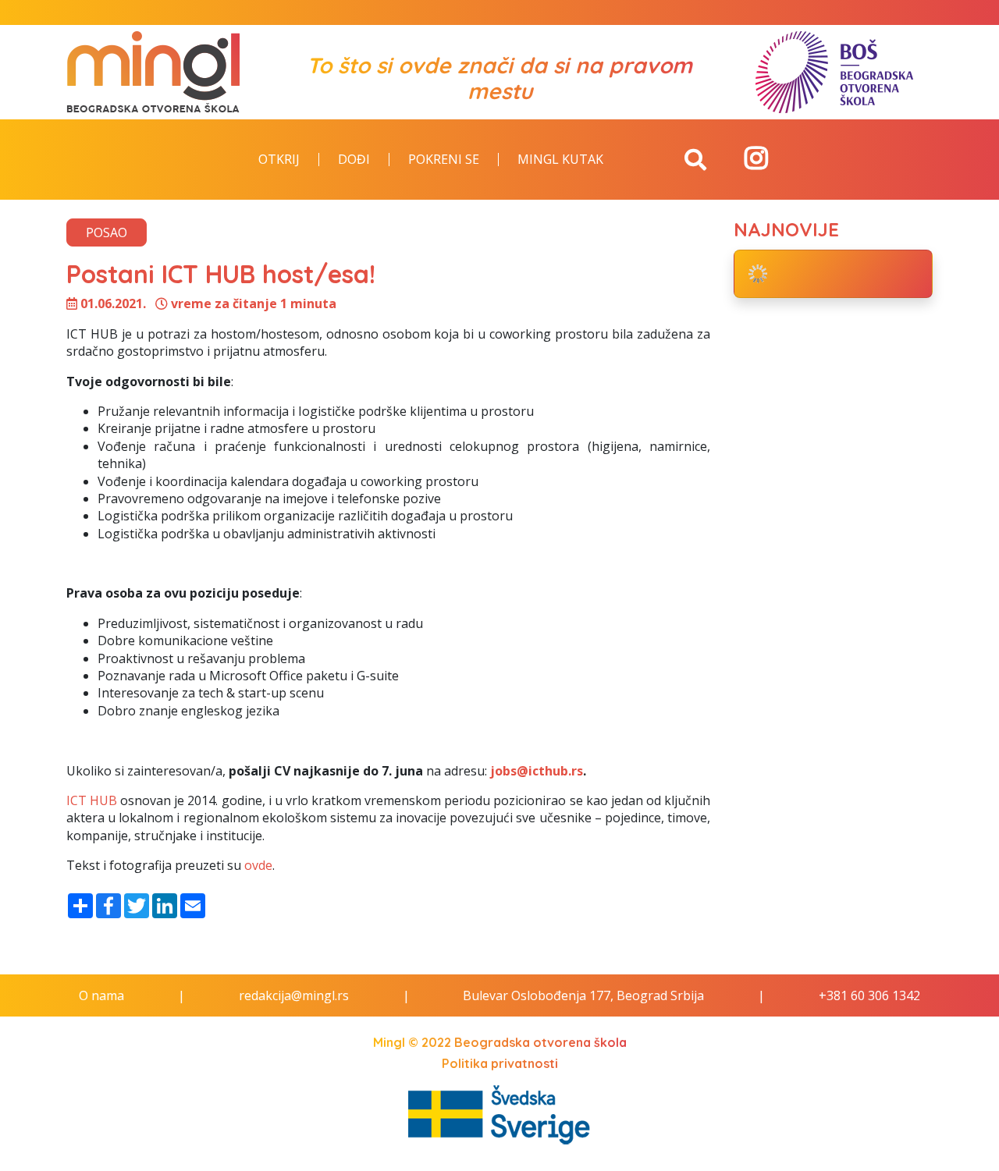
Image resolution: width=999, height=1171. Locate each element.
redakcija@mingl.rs (294, 995)
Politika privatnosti (500, 1063)
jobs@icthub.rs (536, 770)
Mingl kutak (560, 160)
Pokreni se (443, 160)
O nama (101, 995)
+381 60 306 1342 (869, 995)
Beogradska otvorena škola (540, 1042)
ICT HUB (91, 800)
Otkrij (279, 160)
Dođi (354, 160)
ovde (258, 865)
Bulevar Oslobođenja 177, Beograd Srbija (583, 995)
